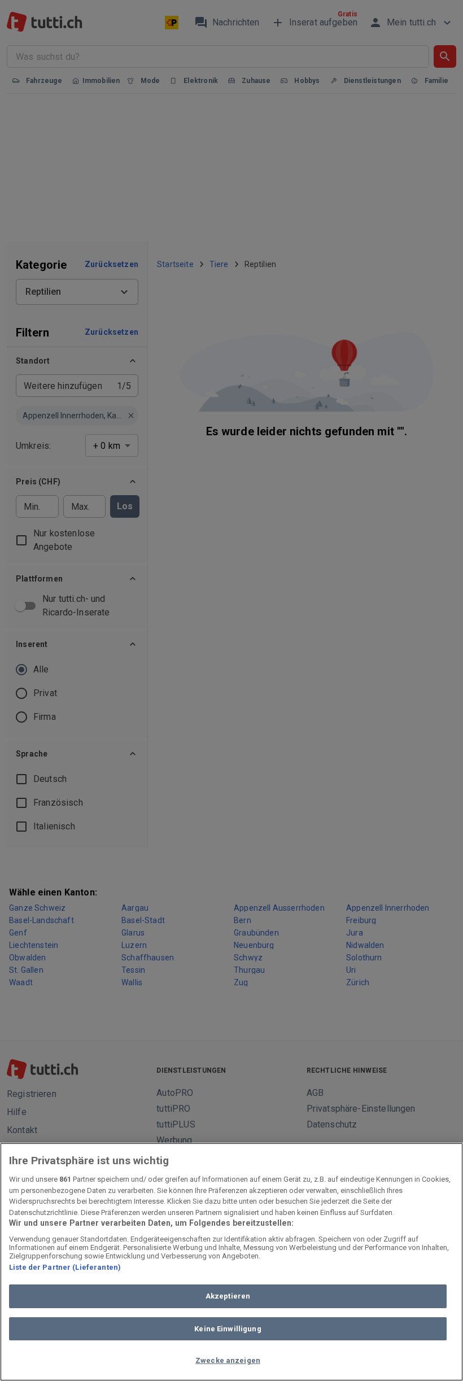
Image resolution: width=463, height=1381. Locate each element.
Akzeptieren (228, 1296)
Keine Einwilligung (227, 1329)
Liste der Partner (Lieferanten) (65, 1267)
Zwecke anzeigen (227, 1360)
